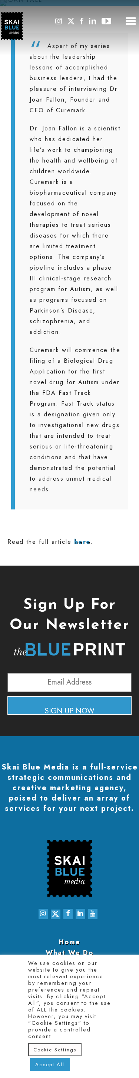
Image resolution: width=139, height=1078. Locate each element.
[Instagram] (43, 914)
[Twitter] (55, 914)
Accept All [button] (49, 1064)
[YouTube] (93, 914)
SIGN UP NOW (70, 710)
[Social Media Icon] (58, 24)
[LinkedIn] (80, 914)
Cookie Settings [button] (54, 1049)
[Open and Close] (131, 23)
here (82, 542)
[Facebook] (68, 914)
